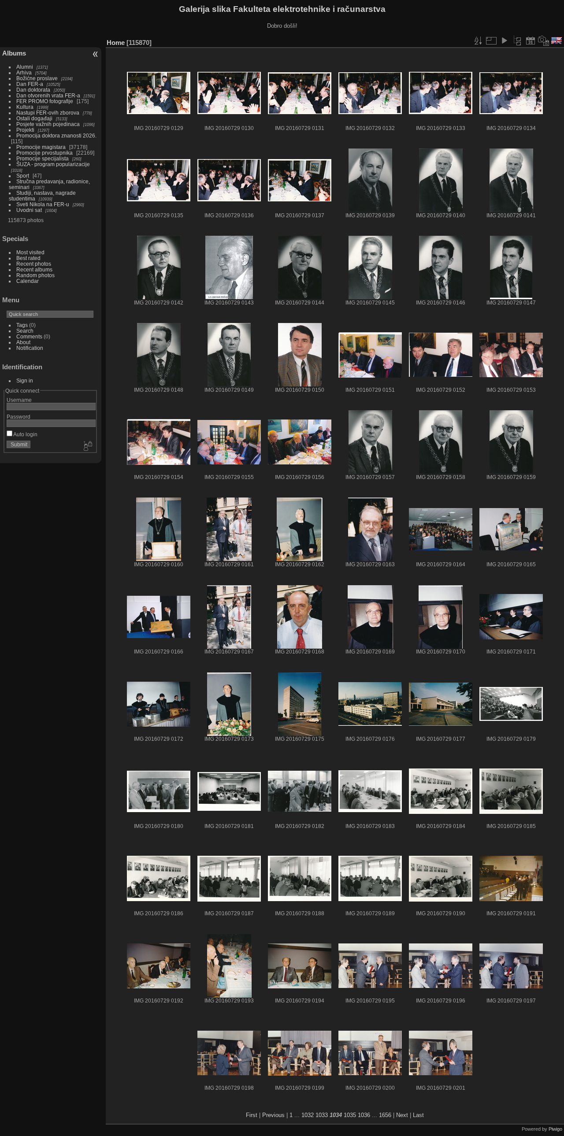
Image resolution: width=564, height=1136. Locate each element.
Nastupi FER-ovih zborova (47, 112)
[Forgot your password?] (87, 446)
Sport (22, 175)
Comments (29, 336)
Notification (29, 348)
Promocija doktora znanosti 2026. (56, 135)
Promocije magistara (41, 147)
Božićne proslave (37, 78)
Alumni (24, 67)
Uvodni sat (29, 210)
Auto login (24, 434)
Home (116, 42)
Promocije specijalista (42, 158)
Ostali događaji (34, 118)
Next (402, 1115)
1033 (321, 1115)
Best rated (28, 258)
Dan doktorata (33, 90)
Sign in (24, 380)
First (251, 1115)
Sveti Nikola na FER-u (42, 204)
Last (418, 1115)
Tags (22, 325)
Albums (14, 53)
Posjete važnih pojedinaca (48, 124)
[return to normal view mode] (517, 40)
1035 (350, 1115)
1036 (364, 1115)
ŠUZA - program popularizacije (53, 164)
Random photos (35, 275)
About (23, 342)
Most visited (30, 252)
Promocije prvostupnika (44, 153)
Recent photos (33, 264)
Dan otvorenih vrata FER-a (48, 95)
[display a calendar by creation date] (543, 40)
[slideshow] (504, 40)
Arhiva (24, 72)
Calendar (27, 281)
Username (19, 400)
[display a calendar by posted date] (530, 40)
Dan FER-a (29, 84)
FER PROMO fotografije (44, 101)
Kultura (24, 107)
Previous (273, 1115)
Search (24, 331)
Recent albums (34, 269)
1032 (307, 1115)
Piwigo (555, 1129)
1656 (385, 1115)
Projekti (25, 130)
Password (18, 417)
